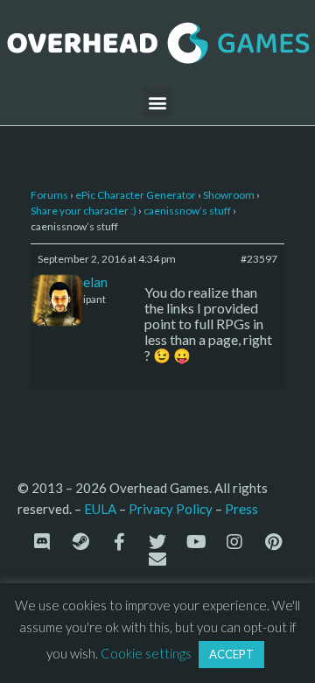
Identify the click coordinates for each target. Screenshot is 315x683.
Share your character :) (83, 210)
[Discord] (42, 542)
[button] (158, 102)
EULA (100, 509)
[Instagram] (234, 542)
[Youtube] (196, 542)
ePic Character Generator (135, 194)
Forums (49, 194)
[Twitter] (157, 542)
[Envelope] (157, 559)
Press (241, 508)
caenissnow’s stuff (187, 210)
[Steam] (80, 542)
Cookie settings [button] (146, 653)
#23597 (259, 258)
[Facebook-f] (119, 542)
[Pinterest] (273, 542)
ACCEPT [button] (231, 654)
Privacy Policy (171, 509)
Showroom (229, 194)
